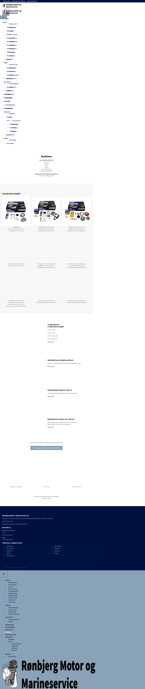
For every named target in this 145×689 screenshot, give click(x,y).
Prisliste (9, 90)
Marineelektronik (10, 105)
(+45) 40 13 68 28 (6, 1)
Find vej (4, 532)
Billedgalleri (12, 113)
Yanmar (5, 62)
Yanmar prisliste (10, 71)
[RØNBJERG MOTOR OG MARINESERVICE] (11, 14)
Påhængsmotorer (13, 23)
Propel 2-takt (10, 55)
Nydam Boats (13, 127)
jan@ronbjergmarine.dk (32, 1)
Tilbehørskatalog (11, 45)
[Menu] (3, 17)
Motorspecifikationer (14, 83)
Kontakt (8, 134)
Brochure (9, 34)
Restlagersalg (7, 94)
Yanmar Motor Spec (13, 64)
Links (8, 120)
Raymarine (12, 134)
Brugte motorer (8, 97)
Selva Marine (12, 131)
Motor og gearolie (13, 34)
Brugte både (7, 101)
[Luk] (3, 574)
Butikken (6, 104)
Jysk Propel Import (16, 120)
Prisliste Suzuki (10, 30)
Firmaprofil (6, 112)
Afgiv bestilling (12, 139)
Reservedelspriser (11, 41)
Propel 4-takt (10, 59)
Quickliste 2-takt (10, 48)
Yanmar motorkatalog (12, 78)
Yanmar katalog (10, 74)
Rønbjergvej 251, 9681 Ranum (18, 1)
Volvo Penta (7, 82)
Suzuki (7, 18)
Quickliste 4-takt (10, 52)
